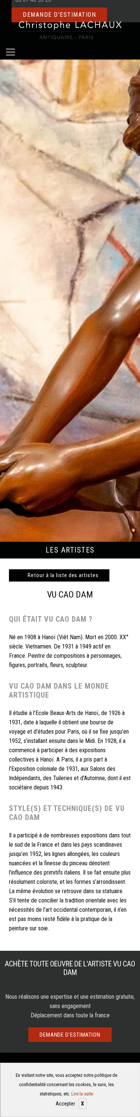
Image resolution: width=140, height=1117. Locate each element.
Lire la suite (82, 1094)
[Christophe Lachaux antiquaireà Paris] (70, 30)
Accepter (65, 1104)
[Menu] (10, 52)
